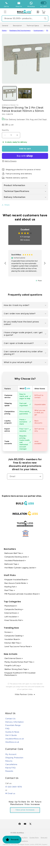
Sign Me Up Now (37, 428)
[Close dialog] (48, 410)
